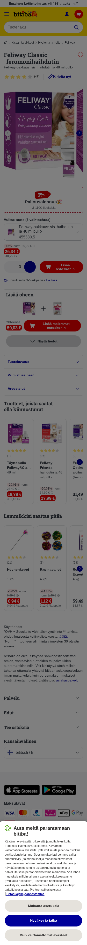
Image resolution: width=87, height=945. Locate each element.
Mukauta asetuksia (43, 906)
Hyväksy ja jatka (43, 920)
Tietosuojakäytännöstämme (25, 894)
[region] (43, 883)
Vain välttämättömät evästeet (43, 935)
